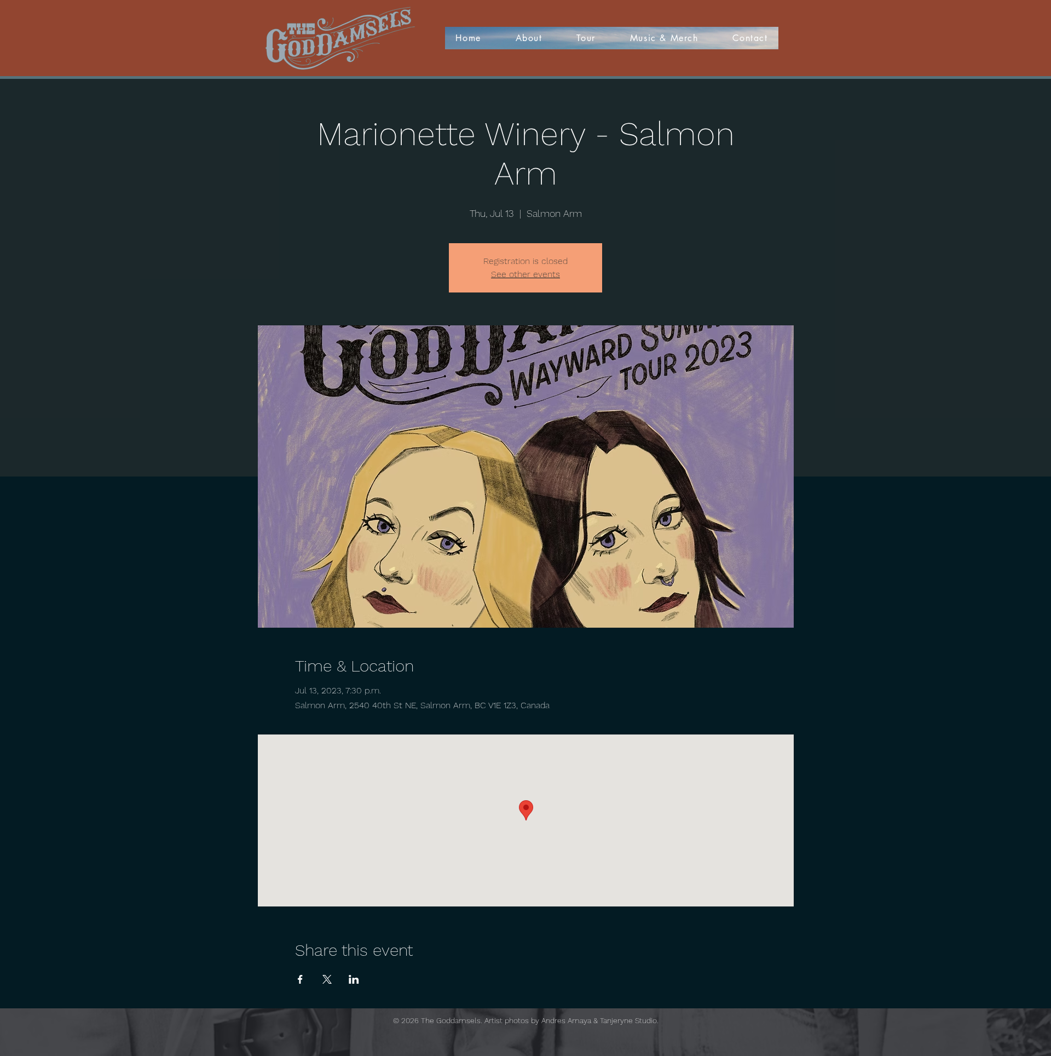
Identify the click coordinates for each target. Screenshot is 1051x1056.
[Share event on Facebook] (300, 979)
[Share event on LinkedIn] (354, 979)
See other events (525, 274)
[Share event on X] (327, 979)
